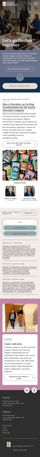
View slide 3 (11, 176)
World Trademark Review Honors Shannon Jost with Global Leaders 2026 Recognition (19, 270)
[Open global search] (30, 3)
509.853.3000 (7, 419)
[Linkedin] (27, 390)
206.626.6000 (7, 405)
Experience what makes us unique (19, 377)
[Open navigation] (36, 4)
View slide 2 (9, 176)
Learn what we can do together (18, 69)
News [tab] (20, 222)
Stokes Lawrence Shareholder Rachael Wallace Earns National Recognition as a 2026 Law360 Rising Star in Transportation (18, 286)
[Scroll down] (20, 77)
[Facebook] (34, 390)
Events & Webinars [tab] (20, 228)
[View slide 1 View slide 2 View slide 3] (20, 165)
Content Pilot (22, 450)
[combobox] (20, 86)
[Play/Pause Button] (28, 176)
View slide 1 (7, 176)
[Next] (32, 176)
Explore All (29, 213)
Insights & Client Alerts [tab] (20, 233)
